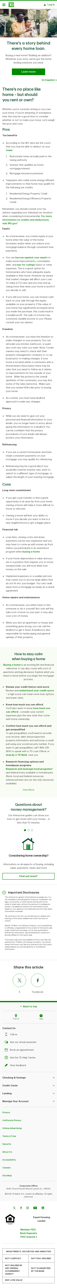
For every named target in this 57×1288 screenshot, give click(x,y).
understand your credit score (36, 690)
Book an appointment (22, 1050)
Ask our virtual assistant (23, 1042)
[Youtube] (35, 1208)
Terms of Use (9, 1136)
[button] (28, 876)
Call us (13, 1034)
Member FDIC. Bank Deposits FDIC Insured (28, 1233)
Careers (6, 1168)
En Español (48, 80)
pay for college (26, 265)
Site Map (7, 1176)
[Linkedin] (43, 1208)
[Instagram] (27, 1208)
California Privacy (11, 1120)
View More (28, 790)
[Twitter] (14, 1208)
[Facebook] (21, 1208)
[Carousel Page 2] (28, 830)
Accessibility (9, 1160)
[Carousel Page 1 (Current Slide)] (25, 830)
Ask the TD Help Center (23, 1058)
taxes (9, 150)
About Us (7, 1152)
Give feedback (18, 1065)
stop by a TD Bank (16, 755)
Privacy (6, 1112)
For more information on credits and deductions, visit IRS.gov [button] (27, 220)
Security (6, 1144)
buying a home (31, 552)
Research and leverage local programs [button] (29, 769)
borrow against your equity (31, 257)
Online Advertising (12, 1128)
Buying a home (12, 665)
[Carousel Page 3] (32, 830)
